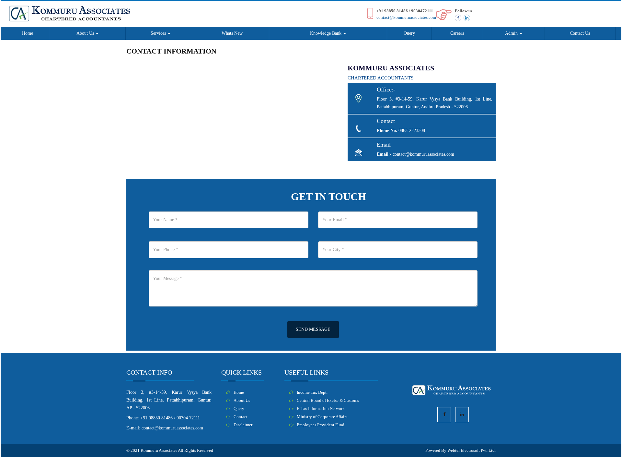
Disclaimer (243, 425)
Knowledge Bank (326, 33)
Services (159, 33)
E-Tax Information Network (321, 408)
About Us (85, 33)
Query (409, 33)
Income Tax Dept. (312, 392)
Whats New (232, 33)
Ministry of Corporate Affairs (322, 417)
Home (27, 33)
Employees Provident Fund (320, 425)
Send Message (313, 329)
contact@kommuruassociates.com (406, 17)
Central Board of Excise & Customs (328, 400)
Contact (241, 417)
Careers (457, 33)
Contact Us (580, 33)
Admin (512, 33)
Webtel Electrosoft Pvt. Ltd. (471, 450)
